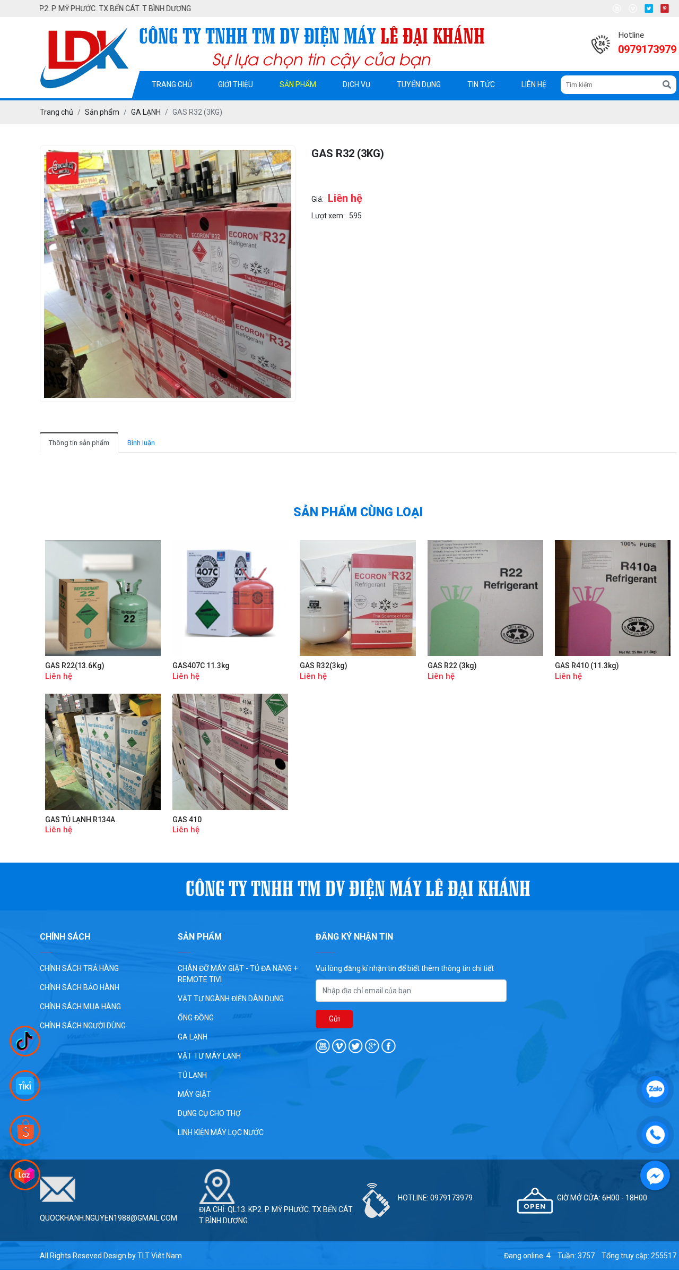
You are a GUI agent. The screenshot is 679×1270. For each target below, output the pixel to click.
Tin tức (481, 84)
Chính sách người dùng (83, 1025)
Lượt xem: (328, 215)
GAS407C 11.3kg (201, 665)
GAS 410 (187, 819)
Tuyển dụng (419, 84)
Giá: (317, 199)
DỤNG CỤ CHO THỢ (209, 1113)
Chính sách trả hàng (79, 968)
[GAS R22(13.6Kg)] (103, 598)
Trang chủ (172, 84)
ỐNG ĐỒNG (196, 1017)
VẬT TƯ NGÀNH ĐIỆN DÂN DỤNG (231, 998)
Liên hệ (533, 84)
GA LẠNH (192, 1037)
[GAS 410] (230, 751)
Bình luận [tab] (141, 443)
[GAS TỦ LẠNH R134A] (103, 751)
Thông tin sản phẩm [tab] (79, 443)
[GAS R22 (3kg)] (485, 598)
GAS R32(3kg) (323, 665)
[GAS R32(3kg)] (357, 598)
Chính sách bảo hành (79, 987)
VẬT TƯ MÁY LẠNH (209, 1056)
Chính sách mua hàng (80, 1006)
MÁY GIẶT (194, 1094)
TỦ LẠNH (192, 1075)
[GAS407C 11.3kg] (230, 598)
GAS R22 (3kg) (452, 665)
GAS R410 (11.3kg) (587, 665)
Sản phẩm (298, 84)
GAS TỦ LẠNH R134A (80, 819)
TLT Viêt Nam (159, 1255)
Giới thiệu (235, 84)
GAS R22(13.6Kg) (75, 665)
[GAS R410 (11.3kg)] (613, 598)
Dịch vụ (356, 84)
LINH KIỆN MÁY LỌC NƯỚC (221, 1132)
